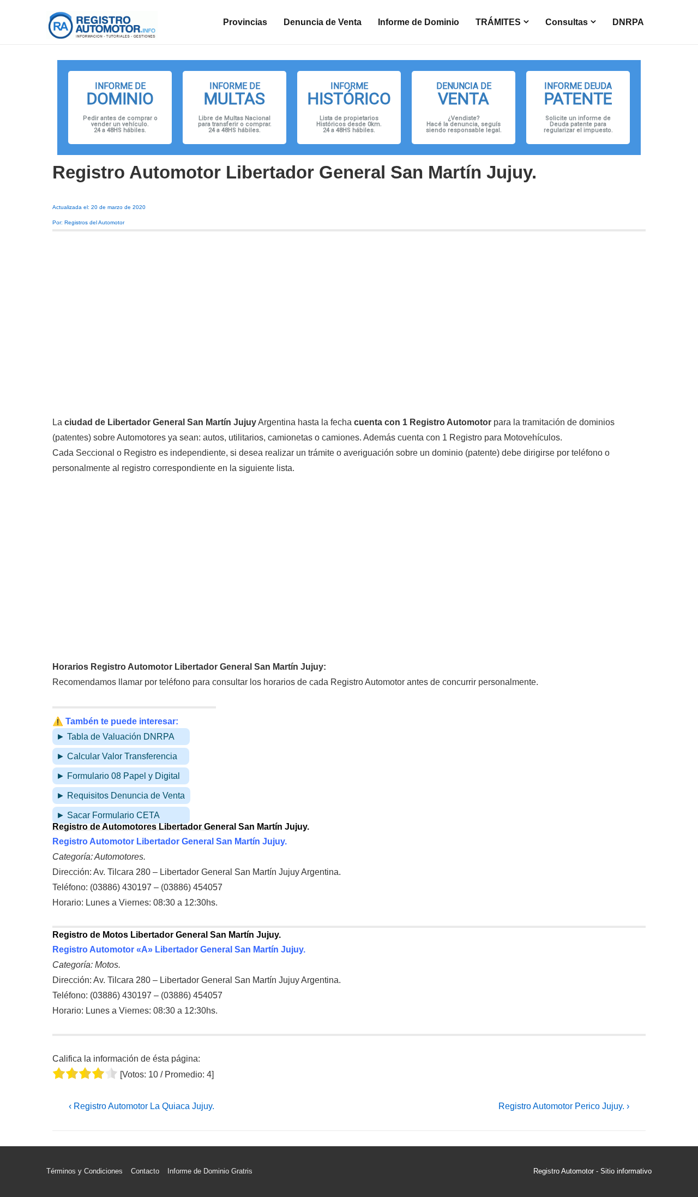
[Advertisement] (348, 323)
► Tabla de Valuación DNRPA (115, 736)
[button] (120, 107)
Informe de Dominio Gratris (209, 1171)
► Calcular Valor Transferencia (116, 756)
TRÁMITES (498, 22)
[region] (348, 107)
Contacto (145, 1171)
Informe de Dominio (418, 22)
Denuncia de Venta (323, 22)
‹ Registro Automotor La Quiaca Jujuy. (141, 1106)
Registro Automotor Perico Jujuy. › (563, 1106)
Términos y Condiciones (84, 1171)
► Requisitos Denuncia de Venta (120, 795)
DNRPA (628, 22)
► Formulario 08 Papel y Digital (118, 776)
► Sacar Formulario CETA (108, 815)
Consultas (566, 22)
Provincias (245, 22)
